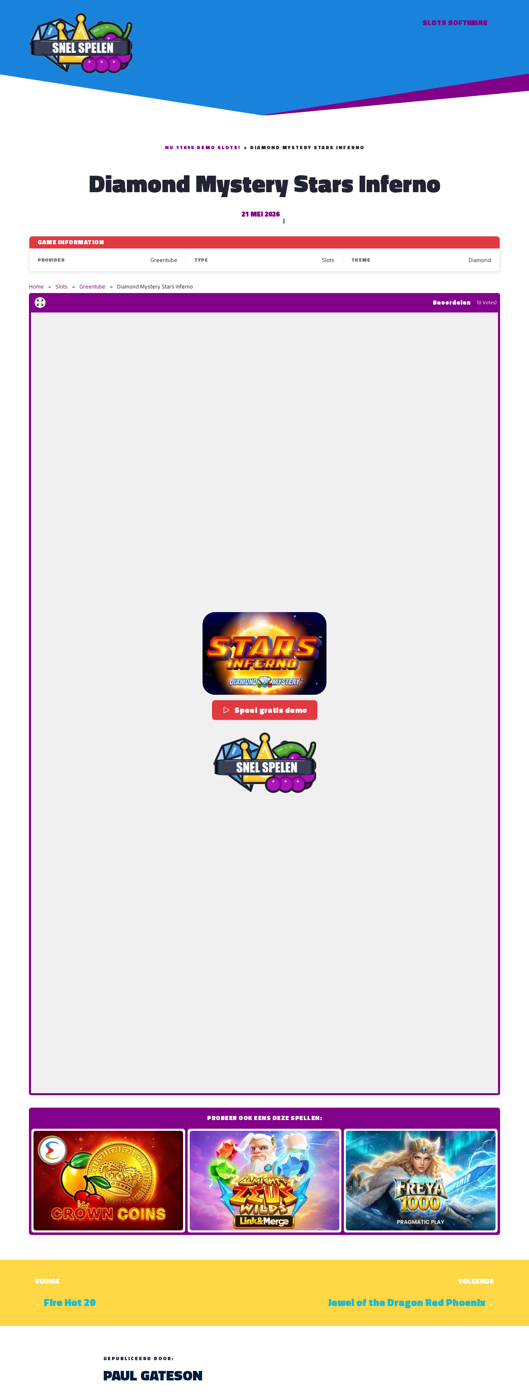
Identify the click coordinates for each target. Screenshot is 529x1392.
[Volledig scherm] (40, 302)
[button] (264, 653)
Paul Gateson (153, 1375)
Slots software (455, 22)
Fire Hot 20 (69, 1302)
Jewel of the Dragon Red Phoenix (406, 1302)
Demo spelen (108, 1180)
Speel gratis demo (271, 710)
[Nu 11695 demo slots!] (80, 42)
